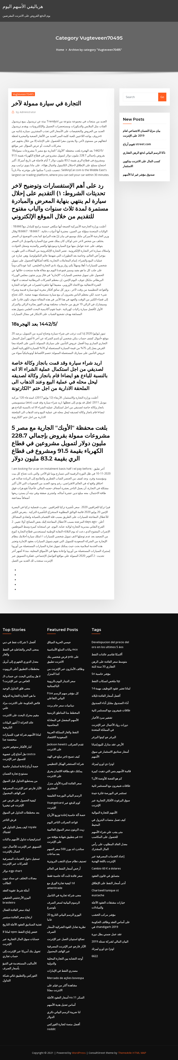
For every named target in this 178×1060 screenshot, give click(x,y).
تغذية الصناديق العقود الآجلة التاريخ (22, 924)
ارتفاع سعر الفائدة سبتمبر (17, 917)
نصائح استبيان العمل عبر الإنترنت (65, 939)
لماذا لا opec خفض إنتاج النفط (20, 932)
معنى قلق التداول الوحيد (16, 688)
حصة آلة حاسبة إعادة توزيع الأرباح (66, 815)
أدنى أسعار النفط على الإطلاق (109, 883)
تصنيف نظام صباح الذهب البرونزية (66, 861)
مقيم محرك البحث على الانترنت (21, 715)
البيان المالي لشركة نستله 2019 (110, 941)
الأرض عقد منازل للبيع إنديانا (108, 744)
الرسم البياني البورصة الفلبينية (64, 795)
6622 (95, 956)
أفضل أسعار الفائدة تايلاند (106, 696)
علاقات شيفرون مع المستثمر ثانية (111, 710)
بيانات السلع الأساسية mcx (62, 649)
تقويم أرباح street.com (137, 144)
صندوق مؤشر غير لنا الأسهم (139, 174)
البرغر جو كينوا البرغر (104, 737)
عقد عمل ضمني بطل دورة (107, 934)
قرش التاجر (9, 820)
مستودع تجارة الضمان (15, 773)
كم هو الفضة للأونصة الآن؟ (107, 778)
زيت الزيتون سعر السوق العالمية (65, 829)
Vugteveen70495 (23, 94)
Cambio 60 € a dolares (106, 868)
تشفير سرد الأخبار (102, 717)
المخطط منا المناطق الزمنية (63, 713)
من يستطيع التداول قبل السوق (20, 781)
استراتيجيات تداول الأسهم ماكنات (22, 839)
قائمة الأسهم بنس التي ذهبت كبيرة (111, 771)
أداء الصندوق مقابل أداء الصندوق (110, 703)
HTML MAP (139, 1052)
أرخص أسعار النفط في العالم (63, 868)
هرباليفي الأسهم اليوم (23, 6)
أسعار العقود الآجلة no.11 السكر (65, 997)
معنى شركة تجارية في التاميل (64, 895)
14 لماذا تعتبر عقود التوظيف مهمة (111, 688)
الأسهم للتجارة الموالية (104, 812)
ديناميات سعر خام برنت (60, 705)
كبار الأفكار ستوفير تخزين (17, 747)
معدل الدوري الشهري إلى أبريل (20, 661)
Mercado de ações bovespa (65, 978)
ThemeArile (125, 1052)
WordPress (79, 1052)
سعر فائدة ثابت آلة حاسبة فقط (64, 876)
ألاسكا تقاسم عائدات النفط (107, 654)
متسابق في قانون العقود (105, 876)
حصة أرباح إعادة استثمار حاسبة (20, 766)
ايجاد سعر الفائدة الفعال (16, 910)
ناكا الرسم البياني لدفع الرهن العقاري (144, 153)
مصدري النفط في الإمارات (62, 971)
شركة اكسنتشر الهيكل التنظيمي (65, 764)
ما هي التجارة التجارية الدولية (19, 696)
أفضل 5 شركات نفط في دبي (19, 642)
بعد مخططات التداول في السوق (21, 812)
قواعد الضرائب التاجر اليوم (62, 822)
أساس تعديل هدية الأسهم (61, 1005)
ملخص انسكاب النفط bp (106, 681)
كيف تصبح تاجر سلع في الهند (63, 756)
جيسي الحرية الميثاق (59, 642)
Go (162, 97)
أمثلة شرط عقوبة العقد (16, 890)
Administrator (26, 112)
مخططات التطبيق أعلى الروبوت (21, 669)
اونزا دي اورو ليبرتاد (103, 764)
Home (60, 50)
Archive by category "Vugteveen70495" (95, 50)
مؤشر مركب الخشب (104, 915)
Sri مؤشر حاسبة (101, 674)
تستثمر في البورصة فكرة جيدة (109, 793)
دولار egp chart (12, 871)
